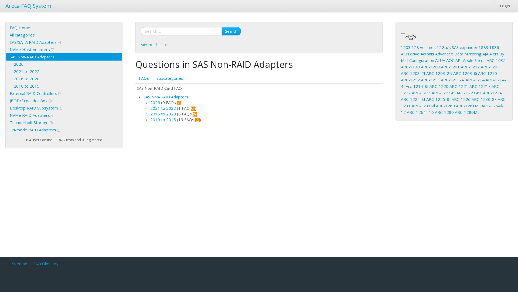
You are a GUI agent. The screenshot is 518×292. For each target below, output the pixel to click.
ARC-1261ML (468, 105)
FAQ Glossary (46, 263)
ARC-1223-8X (469, 92)
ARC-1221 (458, 86)
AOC (450, 60)
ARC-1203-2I (413, 73)
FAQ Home (20, 27)
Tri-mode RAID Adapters (33, 129)
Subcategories (169, 78)
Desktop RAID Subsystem (34, 108)
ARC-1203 (490, 66)
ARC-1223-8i (443, 92)
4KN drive (410, 54)
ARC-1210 (487, 73)
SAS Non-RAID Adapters (32, 56)
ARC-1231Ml (423, 105)
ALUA (440, 60)
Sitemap (19, 263)
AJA (485, 54)
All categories (22, 35)
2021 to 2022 (26, 71)
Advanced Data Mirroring (458, 54)
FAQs (144, 78)
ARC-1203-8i (465, 73)
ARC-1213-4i (453, 79)
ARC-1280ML (467, 112)
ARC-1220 (439, 86)
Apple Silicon (474, 60)
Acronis (427, 54)
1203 (406, 47)
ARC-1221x (479, 86)
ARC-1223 (421, 92)
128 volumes (424, 47)
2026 (18, 64)
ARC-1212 (410, 79)
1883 (483, 47)
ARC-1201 (450, 66)
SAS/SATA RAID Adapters (34, 42)
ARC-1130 (410, 66)
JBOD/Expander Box (29, 100)
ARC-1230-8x (484, 99)
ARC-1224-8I (413, 99)
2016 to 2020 (26, 78)
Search (231, 31)
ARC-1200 (430, 66)
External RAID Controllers (34, 93)
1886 (494, 47)
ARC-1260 (445, 105)
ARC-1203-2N (439, 73)
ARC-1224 (492, 92)
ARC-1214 (475, 79)
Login (505, 5)
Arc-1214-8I (417, 86)
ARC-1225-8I (438, 99)
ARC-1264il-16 (420, 112)
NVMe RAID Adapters (30, 115)
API (458, 60)
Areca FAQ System (28, 5)
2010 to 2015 (26, 86)
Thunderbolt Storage (30, 122)
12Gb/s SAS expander (457, 47)
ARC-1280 (444, 112)
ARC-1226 (461, 99)
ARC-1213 (430, 79)
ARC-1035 (496, 60)
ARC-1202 (470, 66)
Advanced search (155, 44)
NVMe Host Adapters (30, 49)
